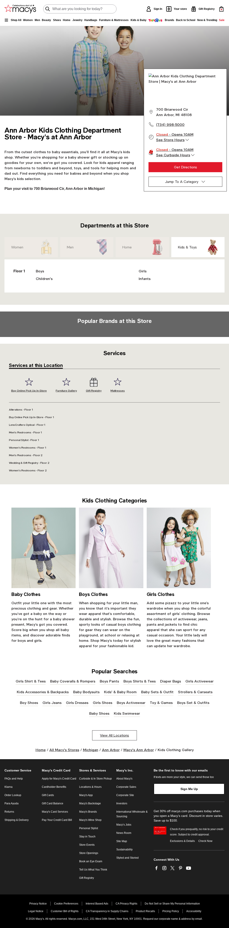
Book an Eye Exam (90, 861)
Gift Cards (48, 795)
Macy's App (86, 795)
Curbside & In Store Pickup (95, 778)
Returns (9, 811)
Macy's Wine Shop (90, 820)
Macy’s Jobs (123, 824)
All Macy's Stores (64, 750)
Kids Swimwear (127, 713)
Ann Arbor (111, 750)
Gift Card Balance (52, 803)
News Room (123, 833)
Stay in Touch (87, 836)
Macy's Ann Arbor (138, 750)
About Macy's (124, 778)
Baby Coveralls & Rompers (72, 681)
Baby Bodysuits (86, 692)
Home (127, 247)
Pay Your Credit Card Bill (57, 820)
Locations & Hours (90, 786)
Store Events (87, 844)
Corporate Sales (126, 786)
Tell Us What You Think (93, 869)
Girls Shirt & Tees (31, 681)
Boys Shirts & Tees (139, 681)
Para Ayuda (11, 803)
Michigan (90, 750)
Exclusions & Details (182, 841)
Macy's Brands (88, 811)
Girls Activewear (199, 681)
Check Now (205, 841)
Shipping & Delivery (16, 820)
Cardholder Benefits (54, 786)
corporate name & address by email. (181, 918)
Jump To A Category (181, 182)
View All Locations (114, 735)
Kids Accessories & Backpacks (43, 692)
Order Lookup (12, 795)
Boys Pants (109, 681)
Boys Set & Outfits (193, 702)
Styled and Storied (127, 857)
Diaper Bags (170, 681)
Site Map (121, 841)
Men (70, 247)
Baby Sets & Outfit (157, 692)
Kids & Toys (187, 247)
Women (17, 247)
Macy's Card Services (55, 811)
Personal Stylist (88, 828)
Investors (121, 803)
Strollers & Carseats (195, 692)
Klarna (8, 786)
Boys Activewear (131, 702)
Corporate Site (125, 795)
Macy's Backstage (90, 803)
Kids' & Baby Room (120, 692)
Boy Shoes (29, 702)
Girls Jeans (51, 702)
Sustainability (124, 849)
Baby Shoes (99, 713)
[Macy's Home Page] (20, 8)
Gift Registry (86, 877)
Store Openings (88, 853)
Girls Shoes (102, 702)
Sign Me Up (189, 789)
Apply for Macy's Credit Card (59, 778)
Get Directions (185, 167)
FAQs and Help (13, 778)
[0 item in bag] (221, 8)
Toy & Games (161, 702)
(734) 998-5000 (170, 124)
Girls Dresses (77, 702)
